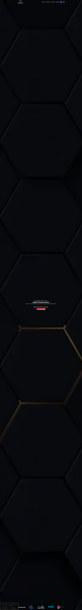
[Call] (61, 2)
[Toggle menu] (64, 2)
